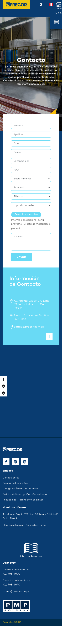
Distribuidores (11, 478)
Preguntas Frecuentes (15, 483)
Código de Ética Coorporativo (21, 488)
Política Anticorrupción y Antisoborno (25, 494)
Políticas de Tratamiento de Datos (23, 500)
